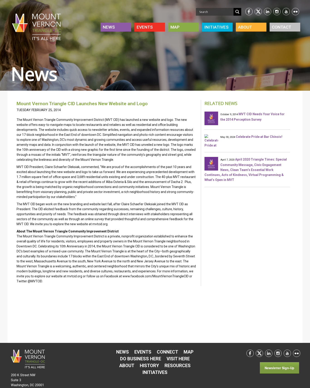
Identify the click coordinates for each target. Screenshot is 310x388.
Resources (178, 365)
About (245, 27)
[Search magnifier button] (237, 12)
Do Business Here (140, 358)
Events (145, 27)
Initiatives (155, 372)
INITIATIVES (216, 27)
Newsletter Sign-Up (279, 368)
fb (249, 11)
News (109, 27)
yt (286, 11)
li (267, 11)
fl (295, 11)
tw (258, 11)
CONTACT (281, 27)
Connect (167, 352)
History (149, 365)
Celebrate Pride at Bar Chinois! (259, 137)
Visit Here (178, 358)
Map (175, 27)
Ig (276, 11)
